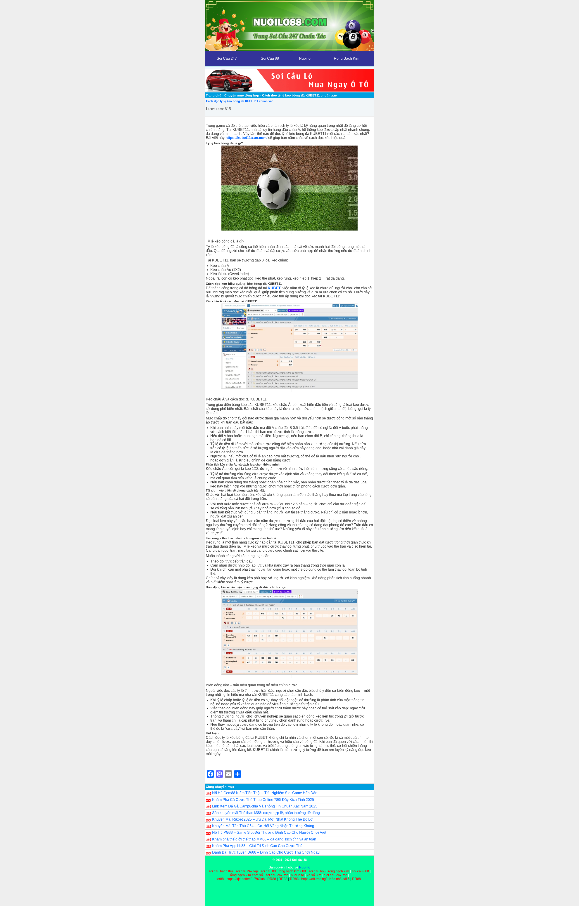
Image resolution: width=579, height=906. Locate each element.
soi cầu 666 (316, 871)
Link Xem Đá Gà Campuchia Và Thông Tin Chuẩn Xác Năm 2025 (264, 806)
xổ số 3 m (314, 875)
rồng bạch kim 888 (292, 871)
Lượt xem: (215, 109)
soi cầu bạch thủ (221, 871)
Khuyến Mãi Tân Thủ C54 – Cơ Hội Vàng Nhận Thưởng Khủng (263, 826)
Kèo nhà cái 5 (339, 879)
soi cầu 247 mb (277, 875)
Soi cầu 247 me (335, 875)
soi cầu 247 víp (246, 871)
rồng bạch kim (338, 871)
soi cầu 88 (268, 871)
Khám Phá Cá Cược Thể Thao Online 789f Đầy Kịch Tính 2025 (263, 800)
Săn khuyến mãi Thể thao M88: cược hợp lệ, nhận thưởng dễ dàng (266, 813)
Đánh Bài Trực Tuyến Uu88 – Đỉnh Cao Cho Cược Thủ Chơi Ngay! (266, 852)
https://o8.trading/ (314, 879)
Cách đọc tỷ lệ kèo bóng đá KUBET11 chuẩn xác (239, 101)
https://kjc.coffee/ (239, 879)
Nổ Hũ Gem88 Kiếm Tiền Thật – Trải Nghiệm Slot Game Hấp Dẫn (264, 793)
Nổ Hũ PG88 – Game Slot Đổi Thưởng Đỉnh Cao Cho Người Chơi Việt (269, 832)
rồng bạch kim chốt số (246, 875)
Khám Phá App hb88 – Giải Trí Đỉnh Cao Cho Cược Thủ (257, 846)
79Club (259, 879)
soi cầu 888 (360, 871)
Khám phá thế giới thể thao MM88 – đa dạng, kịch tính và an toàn (264, 839)
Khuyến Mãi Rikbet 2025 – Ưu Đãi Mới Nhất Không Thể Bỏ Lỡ (262, 819)
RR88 (271, 879)
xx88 (220, 879)
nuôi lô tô (297, 875)
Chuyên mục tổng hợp (241, 95)
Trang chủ (213, 95)
